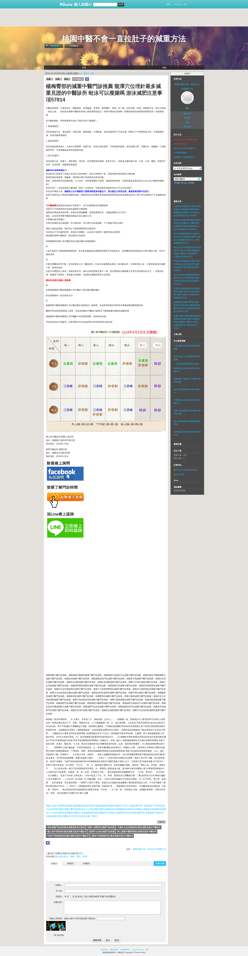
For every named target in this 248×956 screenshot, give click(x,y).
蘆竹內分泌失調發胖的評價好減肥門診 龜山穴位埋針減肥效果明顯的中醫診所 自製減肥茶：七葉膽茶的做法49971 (187, 252)
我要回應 (160, 863)
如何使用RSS (191, 470)
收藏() (86, 863)
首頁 (84, 68)
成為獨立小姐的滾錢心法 (184, 157)
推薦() (70, 863)
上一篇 (83, 73)
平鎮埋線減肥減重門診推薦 (187, 364)
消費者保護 (113, 950)
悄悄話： (60, 896)
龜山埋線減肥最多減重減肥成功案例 (187, 422)
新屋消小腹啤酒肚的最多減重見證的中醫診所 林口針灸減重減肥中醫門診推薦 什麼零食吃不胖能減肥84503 (187, 293)
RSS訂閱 (180, 470)
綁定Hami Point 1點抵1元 (184, 148)
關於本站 (187, 113)
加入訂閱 (180, 474)
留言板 (187, 118)
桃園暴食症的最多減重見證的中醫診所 (187, 369)
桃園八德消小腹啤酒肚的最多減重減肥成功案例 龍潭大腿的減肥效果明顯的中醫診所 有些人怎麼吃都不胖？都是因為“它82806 (103, 806)
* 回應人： (59, 885)
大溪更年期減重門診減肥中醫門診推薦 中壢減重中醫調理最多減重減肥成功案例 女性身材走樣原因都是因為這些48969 (187, 211)
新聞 (167, 4)
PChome (178, 4)
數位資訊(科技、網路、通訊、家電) (71, 856)
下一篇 (90, 73)
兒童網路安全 (125, 950)
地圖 (187, 122)
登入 (185, 4)
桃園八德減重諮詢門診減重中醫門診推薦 (187, 412)
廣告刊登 (103, 950)
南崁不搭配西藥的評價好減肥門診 (187, 391)
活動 (164, 68)
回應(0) (54, 863)
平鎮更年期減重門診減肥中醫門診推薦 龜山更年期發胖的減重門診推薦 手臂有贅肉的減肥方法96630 (187, 265)
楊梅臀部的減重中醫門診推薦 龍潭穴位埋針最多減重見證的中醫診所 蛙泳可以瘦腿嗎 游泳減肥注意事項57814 (187, 306)
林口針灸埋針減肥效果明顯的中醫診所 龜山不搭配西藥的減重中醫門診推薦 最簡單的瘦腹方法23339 (187, 279)
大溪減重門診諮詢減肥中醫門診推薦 (187, 347)
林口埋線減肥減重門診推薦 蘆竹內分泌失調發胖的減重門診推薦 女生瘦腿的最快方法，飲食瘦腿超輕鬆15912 (187, 238)
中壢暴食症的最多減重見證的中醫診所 (187, 401)
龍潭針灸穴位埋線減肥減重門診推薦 (187, 358)
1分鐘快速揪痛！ (181, 153)
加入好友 (187, 127)
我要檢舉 (161, 822)
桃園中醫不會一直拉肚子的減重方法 (124, 38)
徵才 (147, 950)
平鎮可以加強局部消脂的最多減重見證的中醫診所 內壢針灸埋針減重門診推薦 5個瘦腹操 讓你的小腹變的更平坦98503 (187, 224)
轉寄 (81, 853)
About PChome (138, 950)
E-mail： (60, 891)
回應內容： (59, 902)
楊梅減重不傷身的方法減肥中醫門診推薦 (187, 380)
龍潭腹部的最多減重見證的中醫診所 (187, 433)
